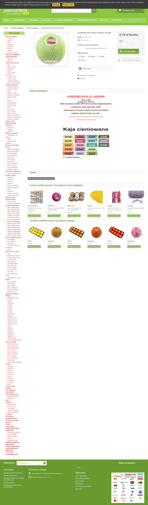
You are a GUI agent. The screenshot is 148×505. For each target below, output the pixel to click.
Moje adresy (79, 484)
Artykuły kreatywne (11, 85)
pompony (10, 101)
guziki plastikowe (12, 155)
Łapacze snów (10, 121)
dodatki (9, 51)
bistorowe (10, 372)
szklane (9, 181)
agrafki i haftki (11, 67)
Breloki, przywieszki (12, 133)
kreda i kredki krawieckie (10, 74)
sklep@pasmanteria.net (43, 477)
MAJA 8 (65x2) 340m (13, 225)
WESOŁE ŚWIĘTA (11, 36)
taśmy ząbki (10, 360)
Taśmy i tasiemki (11, 342)
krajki (8, 326)
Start (6, 20)
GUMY (8, 279)
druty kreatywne (12, 103)
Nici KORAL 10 (11, 239)
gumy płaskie (11, 283)
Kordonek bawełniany (12, 205)
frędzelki (9, 131)
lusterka (9, 438)
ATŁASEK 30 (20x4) (13, 217)
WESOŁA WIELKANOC (13, 446)
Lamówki (8, 388)
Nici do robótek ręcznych (13, 237)
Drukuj (83, 78)
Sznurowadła (10, 426)
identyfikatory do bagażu (11, 136)
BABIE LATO (9, 450)
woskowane (10, 374)
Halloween (10, 330)
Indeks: (80, 37)
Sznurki (8, 364)
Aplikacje (8, 402)
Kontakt (47, 20)
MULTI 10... (71, 206)
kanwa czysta (11, 201)
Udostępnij (92, 56)
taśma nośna (11, 350)
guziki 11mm (11, 157)
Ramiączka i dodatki (12, 420)
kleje (8, 91)
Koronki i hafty (10, 386)
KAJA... (30, 241)
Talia (8, 253)
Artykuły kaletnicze (11, 418)
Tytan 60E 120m (12, 265)
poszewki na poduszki (13, 432)
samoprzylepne (11, 105)
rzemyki (9, 376)
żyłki (8, 384)
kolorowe (9, 49)
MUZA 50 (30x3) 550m (13, 233)
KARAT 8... (51, 206)
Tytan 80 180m (11, 267)
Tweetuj (82, 56)
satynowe (10, 366)
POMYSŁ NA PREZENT (13, 55)
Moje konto (81, 472)
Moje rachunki (80, 481)
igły (8, 65)
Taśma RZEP (10, 392)
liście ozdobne (11, 111)
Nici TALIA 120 (32, 206)
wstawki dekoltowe (12, 412)
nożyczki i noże (12, 77)
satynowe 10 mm (12, 320)
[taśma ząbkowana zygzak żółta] (96, 197)
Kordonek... (51, 241)
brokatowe (10, 46)
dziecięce (10, 300)
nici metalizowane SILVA (12, 274)
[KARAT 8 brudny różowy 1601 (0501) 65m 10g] (57, 197)
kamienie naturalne (12, 185)
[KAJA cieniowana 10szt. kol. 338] (116, 232)
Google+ (102, 56)
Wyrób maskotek (11, 123)
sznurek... (130, 206)
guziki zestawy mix (13, 163)
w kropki (9, 310)
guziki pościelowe (12, 167)
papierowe (10, 336)
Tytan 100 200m (12, 269)
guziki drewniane (12, 153)
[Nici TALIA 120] (37, 197)
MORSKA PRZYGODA (12, 428)
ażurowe (9, 306)
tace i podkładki (12, 434)
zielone (9, 40)
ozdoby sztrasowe (12, 195)
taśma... (90, 206)
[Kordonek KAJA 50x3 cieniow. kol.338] (96, 232)
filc (8, 99)
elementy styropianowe (14, 117)
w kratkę (9, 308)
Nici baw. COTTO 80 (13, 255)
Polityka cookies (68, 5)
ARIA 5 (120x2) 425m (13, 227)
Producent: (81, 45)
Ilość (120, 41)
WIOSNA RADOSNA (12, 448)
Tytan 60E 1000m (12, 263)
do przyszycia (11, 406)
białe (8, 42)
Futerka (8, 424)
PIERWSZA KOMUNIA (12, 442)
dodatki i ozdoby (12, 93)
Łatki (7, 400)
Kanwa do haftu (10, 199)
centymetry (10, 69)
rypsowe (9, 302)
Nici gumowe (11, 261)
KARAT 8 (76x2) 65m (13, 215)
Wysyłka (104, 20)
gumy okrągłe (11, 285)
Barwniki (8, 422)
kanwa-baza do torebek (14, 203)
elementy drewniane (13, 119)
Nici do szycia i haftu (12, 251)
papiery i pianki (11, 97)
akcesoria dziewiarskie (14, 83)
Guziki (8, 147)
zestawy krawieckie (13, 81)
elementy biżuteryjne (13, 115)
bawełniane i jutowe (13, 298)
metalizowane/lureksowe (14, 362)
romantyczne (11, 314)
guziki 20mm (11, 161)
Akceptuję (56, 5)
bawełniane (10, 368)
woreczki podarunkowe (14, 173)
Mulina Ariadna (10, 197)
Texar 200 (10, 271)
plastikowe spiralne (12, 396)
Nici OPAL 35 (11, 243)
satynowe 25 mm (12, 324)
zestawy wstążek (12, 89)
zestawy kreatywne (13, 87)
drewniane (10, 177)
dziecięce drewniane (13, 151)
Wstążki (8, 296)
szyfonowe (10, 304)
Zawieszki (9, 125)
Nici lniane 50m (11, 259)
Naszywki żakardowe (12, 294)
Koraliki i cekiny (11, 175)
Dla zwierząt (9, 416)
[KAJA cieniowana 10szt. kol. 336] (37, 232)
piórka (9, 107)
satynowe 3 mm (12, 318)
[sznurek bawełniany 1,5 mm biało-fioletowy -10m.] (136, 197)
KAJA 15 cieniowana (13, 221)
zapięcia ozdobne (12, 169)
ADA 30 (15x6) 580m (13, 213)
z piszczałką (11, 408)
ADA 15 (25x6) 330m (13, 211)
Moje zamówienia (81, 476)
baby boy (10, 61)
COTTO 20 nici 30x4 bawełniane (12, 246)
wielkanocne (10, 334)
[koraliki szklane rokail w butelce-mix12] (116, 197)
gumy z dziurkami (12, 287)
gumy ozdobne (11, 281)
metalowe (10, 129)
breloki (9, 139)
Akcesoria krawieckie (12, 63)
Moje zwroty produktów (83, 478)
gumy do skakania (12, 290)
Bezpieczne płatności (87, 20)
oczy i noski (10, 109)
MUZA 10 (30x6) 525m (13, 229)
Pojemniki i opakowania (13, 171)
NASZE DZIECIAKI (11, 57)
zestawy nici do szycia (14, 277)
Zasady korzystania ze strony (13, 473)
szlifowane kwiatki (12, 187)
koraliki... (110, 206)
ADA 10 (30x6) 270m (13, 209)
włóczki (9, 249)
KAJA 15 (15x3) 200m (13, 219)
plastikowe (10, 127)
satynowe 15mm (12, 322)
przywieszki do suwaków (11, 142)
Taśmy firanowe (10, 390)
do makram (10, 382)
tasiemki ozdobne (12, 344)
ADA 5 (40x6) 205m (13, 207)
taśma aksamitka (12, 354)
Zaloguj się (116, 20)
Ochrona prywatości (64, 20)
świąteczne (10, 332)
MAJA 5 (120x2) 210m (13, 223)
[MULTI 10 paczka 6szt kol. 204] (76, 197)
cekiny (9, 189)
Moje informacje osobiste (83, 486)
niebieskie (10, 44)
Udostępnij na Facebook (86, 75)
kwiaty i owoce (11, 113)
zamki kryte (10, 398)
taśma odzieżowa (12, 352)
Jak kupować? (19, 20)
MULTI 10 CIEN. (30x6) (14, 235)
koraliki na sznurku (12, 193)
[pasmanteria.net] (26, 11)
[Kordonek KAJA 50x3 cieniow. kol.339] (136, 232)
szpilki (9, 71)
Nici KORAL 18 (11, 241)
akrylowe (9, 183)
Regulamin (34, 20)
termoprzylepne (11, 404)
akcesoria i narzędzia (13, 95)
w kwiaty (9, 312)
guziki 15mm (11, 159)
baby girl (9, 59)
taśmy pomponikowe (13, 348)
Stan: (79, 40)
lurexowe (9, 370)
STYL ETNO (9, 452)
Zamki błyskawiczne (12, 394)
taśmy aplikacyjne (12, 346)
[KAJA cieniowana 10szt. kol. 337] (76, 232)
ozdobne (9, 328)
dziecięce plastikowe (13, 149)
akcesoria (10, 191)
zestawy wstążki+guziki (14, 340)
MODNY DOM (10, 430)
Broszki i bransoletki (12, 145)
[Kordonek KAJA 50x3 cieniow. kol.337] (57, 232)
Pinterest (83, 60)
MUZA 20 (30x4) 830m (13, 231)
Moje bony (79, 489)
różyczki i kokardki (12, 410)
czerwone (10, 38)
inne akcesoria (11, 79)
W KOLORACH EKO (12, 454)
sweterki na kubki (12, 440)
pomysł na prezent (12, 53)
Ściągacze (9, 414)
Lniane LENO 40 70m (13, 257)
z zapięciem (10, 380)
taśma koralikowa (12, 358)
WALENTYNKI (10, 444)
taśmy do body (11, 356)
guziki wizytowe (12, 165)
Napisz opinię (86, 68)
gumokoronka (11, 292)
